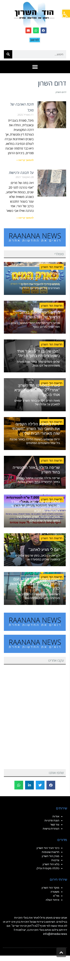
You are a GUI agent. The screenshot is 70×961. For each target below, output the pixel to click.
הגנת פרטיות (52, 820)
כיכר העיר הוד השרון (48, 847)
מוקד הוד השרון (50, 887)
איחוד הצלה (52, 899)
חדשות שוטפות (50, 852)
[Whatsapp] (36, 30)
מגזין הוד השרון (50, 856)
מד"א (56, 895)
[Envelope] (28, 30)
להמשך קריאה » (25, 160)
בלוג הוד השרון (51, 864)
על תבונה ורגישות (21, 172)
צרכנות (55, 860)
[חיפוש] (8, 54)
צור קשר (54, 824)
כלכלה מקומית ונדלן (48, 868)
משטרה (55, 891)
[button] (66, 13)
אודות (55, 816)
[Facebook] (43, 30)
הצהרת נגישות (51, 828)
